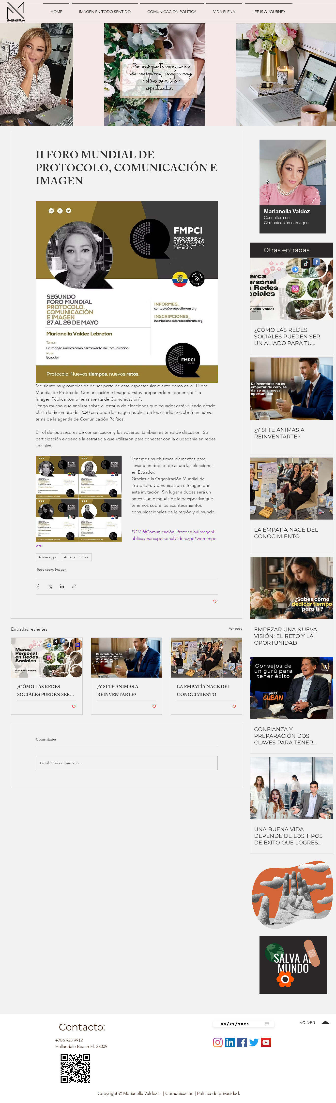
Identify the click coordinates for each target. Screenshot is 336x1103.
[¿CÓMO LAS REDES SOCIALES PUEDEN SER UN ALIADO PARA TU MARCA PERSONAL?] (46, 658)
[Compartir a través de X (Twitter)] (50, 586)
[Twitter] (254, 1042)
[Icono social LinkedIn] (230, 1042)
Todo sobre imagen (52, 569)
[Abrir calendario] (267, 1024)
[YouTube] (266, 1042)
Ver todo (235, 628)
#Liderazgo (47, 557)
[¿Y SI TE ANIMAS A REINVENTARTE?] (126, 658)
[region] (279, 188)
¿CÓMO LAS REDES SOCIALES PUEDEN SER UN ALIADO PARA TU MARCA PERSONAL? (43, 691)
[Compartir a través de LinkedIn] (62, 586)
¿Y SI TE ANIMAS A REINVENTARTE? (117, 691)
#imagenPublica (76, 557)
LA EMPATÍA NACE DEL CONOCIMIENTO (203, 691)
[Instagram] (218, 1042)
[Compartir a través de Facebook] (38, 586)
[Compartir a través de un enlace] (74, 586)
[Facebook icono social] (242, 1042)
